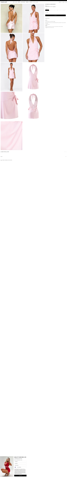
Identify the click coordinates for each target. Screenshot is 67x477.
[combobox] (15, 467)
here (46, 24)
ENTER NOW (20, 475)
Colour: (46, 12)
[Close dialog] (26, 457)
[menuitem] (16, 2)
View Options (54, 6)
